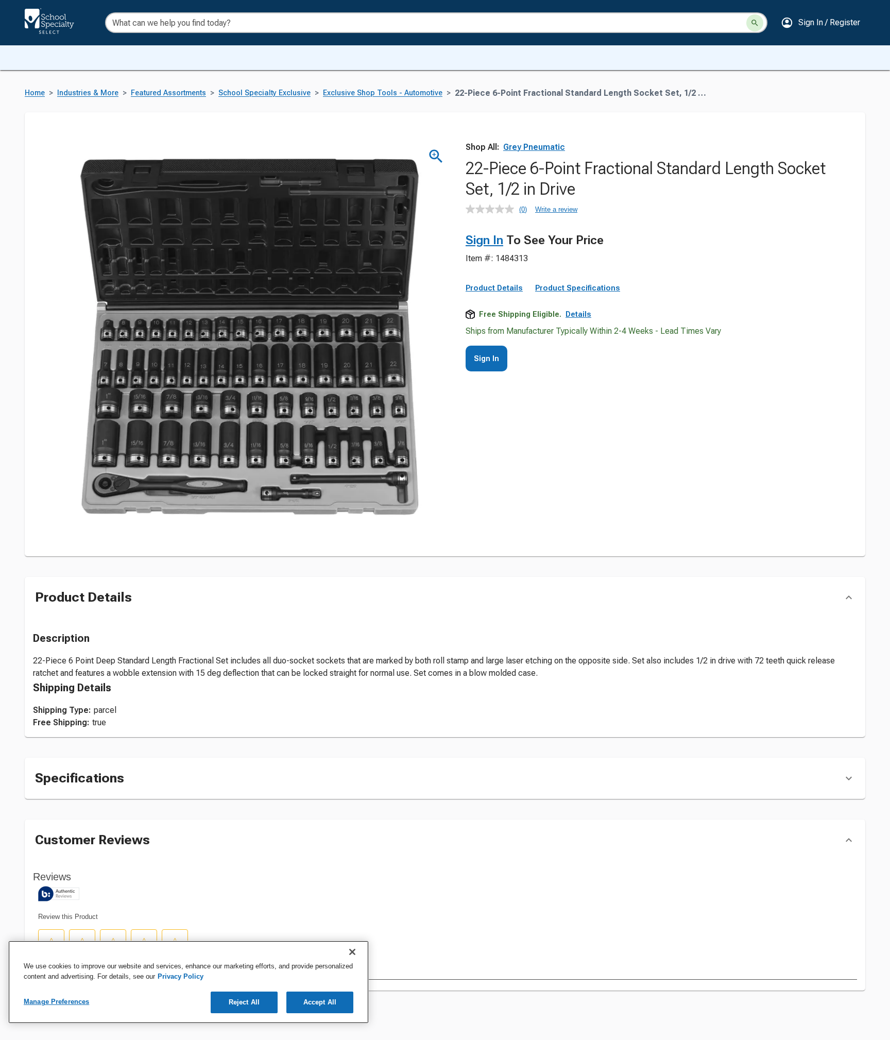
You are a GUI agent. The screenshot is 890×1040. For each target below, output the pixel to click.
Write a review (556, 209)
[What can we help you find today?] (754, 22)
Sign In (484, 240)
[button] (820, 22)
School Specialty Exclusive (264, 93)
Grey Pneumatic (534, 147)
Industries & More (87, 93)
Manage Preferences (56, 1001)
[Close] (352, 952)
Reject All (244, 1002)
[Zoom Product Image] (436, 156)
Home (35, 93)
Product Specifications (577, 288)
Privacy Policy (180, 976)
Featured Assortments (168, 93)
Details (578, 314)
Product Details (494, 288)
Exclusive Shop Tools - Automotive (382, 93)
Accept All (319, 1002)
